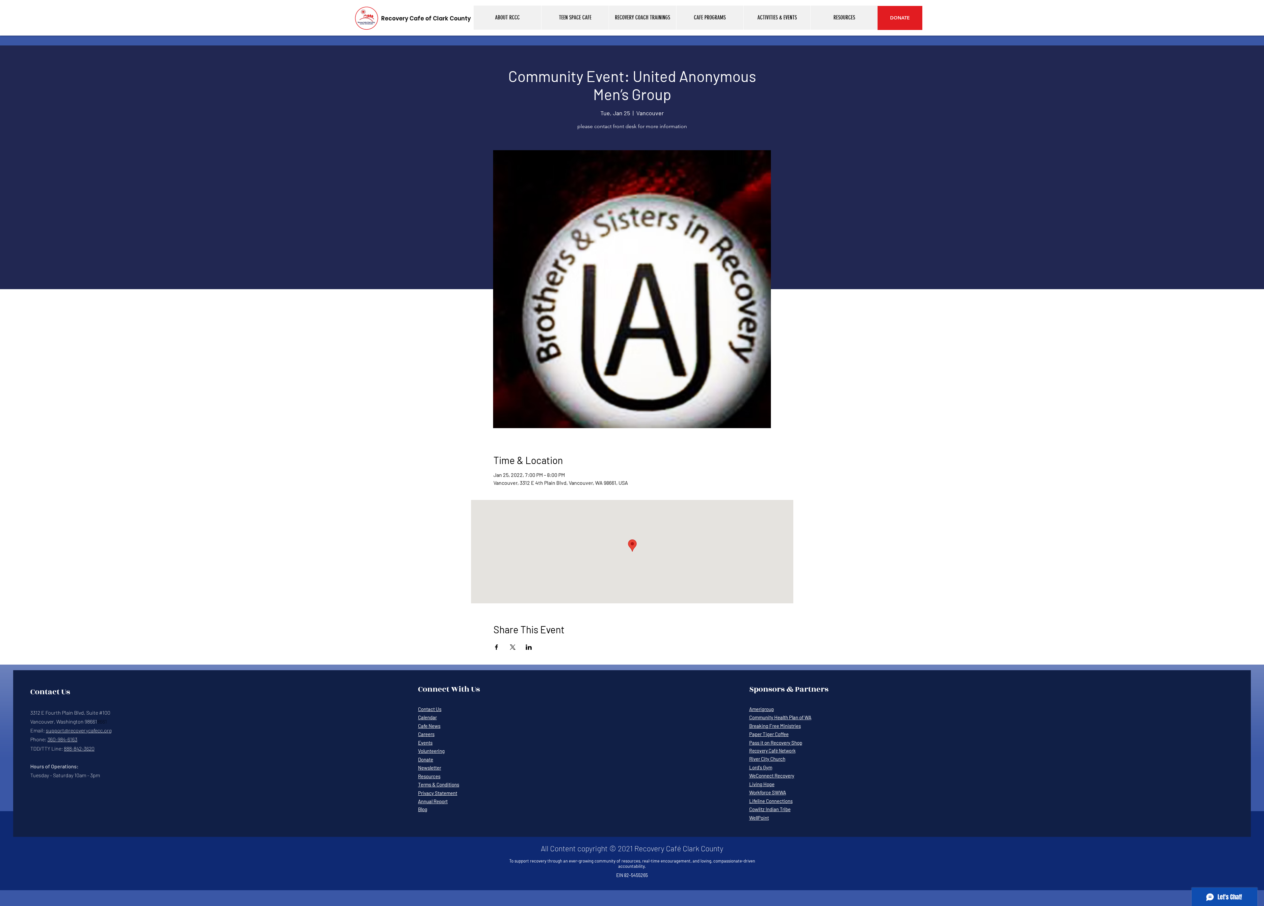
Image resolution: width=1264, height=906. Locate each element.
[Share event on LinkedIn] (529, 647)
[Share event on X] (513, 647)
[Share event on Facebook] (496, 647)
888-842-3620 (79, 748)
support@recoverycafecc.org (79, 730)
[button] (507, 18)
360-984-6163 (62, 739)
